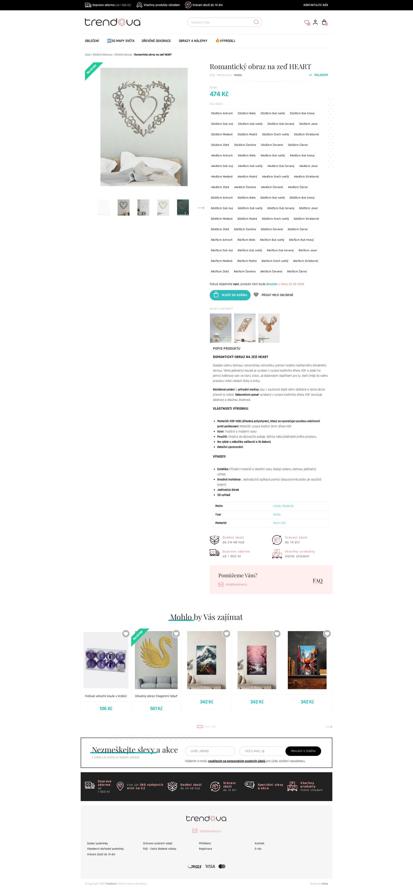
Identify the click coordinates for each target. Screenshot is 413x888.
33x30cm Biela (247, 113)
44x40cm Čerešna (245, 187)
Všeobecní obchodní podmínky (105, 849)
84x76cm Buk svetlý (272, 240)
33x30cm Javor (308, 124)
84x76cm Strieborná (305, 261)
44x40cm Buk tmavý (302, 156)
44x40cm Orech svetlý (275, 177)
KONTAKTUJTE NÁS (316, 5)
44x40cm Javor (308, 166)
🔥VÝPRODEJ (225, 41)
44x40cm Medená (222, 177)
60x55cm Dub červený (280, 208)
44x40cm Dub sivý (222, 166)
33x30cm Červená (272, 145)
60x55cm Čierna (298, 229)
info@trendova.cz (236, 584)
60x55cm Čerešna (245, 229)
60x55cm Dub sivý (222, 208)
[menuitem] (92, 41)
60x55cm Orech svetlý (275, 219)
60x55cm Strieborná (306, 219)
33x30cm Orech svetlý (275, 134)
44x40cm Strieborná (306, 177)
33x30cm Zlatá (220, 145)
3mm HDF (279, 523)
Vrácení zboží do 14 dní (208, 5)
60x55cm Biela (247, 198)
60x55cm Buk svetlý (272, 198)
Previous (84, 727)
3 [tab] (213, 726)
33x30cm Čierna (298, 145)
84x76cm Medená (221, 261)
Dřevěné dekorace (156, 41)
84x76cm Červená (271, 271)
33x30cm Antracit (222, 113)
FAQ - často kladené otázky (159, 849)
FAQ (318, 580)
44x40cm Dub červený (280, 166)
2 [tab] (207, 726)
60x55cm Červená (272, 229)
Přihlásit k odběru (303, 751)
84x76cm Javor (308, 250)
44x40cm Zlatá (220, 187)
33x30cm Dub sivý (222, 124)
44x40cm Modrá (247, 177)
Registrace (205, 849)
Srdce (276, 515)
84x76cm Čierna (297, 271)
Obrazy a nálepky (193, 41)
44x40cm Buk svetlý (272, 156)
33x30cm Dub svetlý (250, 124)
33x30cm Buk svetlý (272, 113)
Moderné (287, 506)
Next (200, 207)
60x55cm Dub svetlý (250, 208)
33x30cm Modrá (247, 134)
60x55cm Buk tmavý (302, 198)
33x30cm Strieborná (306, 134)
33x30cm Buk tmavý (302, 113)
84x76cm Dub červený (280, 250)
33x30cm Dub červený (280, 124)
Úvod (87, 54)
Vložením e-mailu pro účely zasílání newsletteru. (245, 761)
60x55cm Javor (308, 208)
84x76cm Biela (246, 240)
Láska (277, 506)
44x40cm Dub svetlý (250, 166)
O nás (258, 849)
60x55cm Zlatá (220, 229)
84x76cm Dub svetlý (250, 250)
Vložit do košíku (234, 295)
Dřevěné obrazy (123, 54)
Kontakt (259, 843)
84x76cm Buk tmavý (301, 240)
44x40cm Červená (272, 187)
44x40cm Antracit (222, 156)
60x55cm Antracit (222, 198)
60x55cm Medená (222, 219)
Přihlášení (205, 843)
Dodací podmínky (97, 843)
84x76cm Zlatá (220, 271)
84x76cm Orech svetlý (275, 261)
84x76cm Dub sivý (222, 250)
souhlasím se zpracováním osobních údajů (236, 761)
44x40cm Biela (247, 156)
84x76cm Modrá (247, 261)
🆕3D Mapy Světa (120, 41)
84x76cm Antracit (222, 240)
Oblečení (92, 41)
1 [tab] (200, 726)
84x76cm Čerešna (245, 271)
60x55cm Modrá (247, 219)
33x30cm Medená (222, 134)
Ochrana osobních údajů (157, 843)
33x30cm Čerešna (245, 145)
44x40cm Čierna (298, 187)
